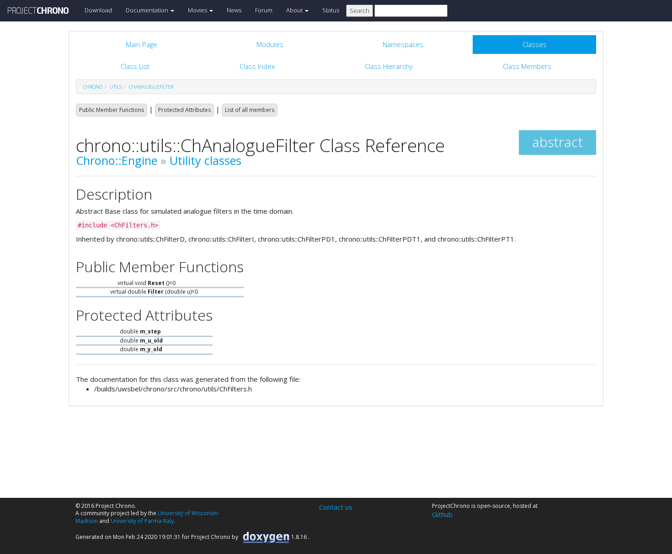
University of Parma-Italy (142, 521)
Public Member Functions (111, 110)
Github (442, 514)
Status (330, 10)
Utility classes (205, 160)
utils (116, 87)
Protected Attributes (184, 110)
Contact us (335, 507)
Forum (263, 10)
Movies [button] (198, 10)
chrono (92, 87)
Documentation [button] (148, 10)
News (234, 10)
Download (98, 10)
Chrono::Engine (116, 160)
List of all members (249, 110)
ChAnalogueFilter (151, 87)
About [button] (295, 10)
